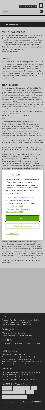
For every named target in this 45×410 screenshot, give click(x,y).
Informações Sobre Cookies (16, 209)
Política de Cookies (17, 206)
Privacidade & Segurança (15, 211)
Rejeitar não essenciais (22, 226)
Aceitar (22, 218)
